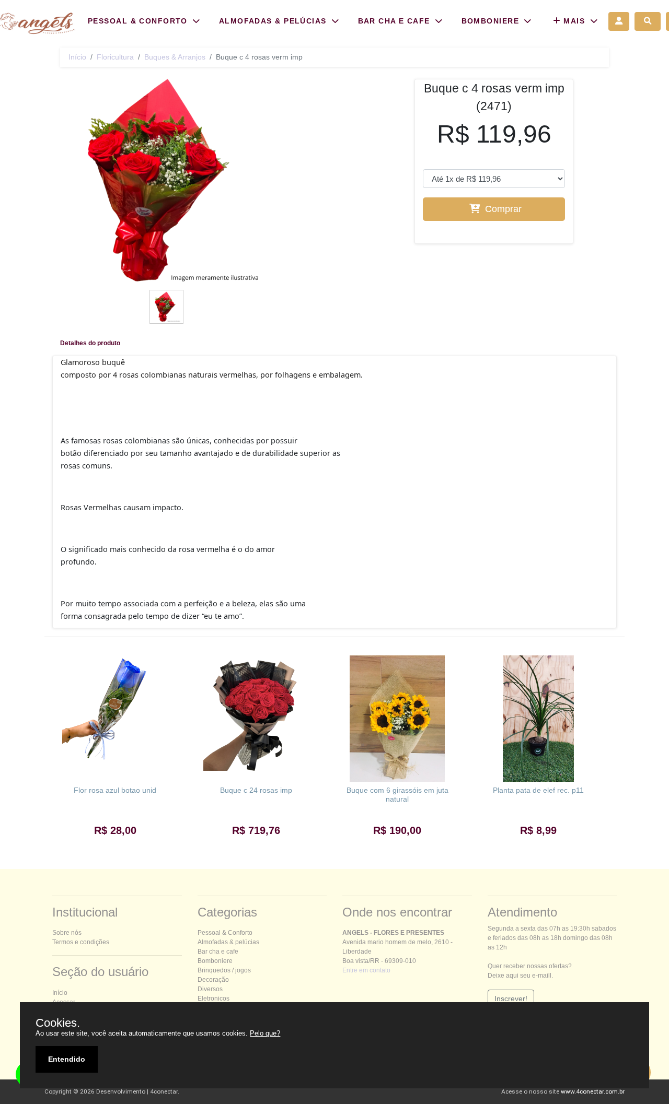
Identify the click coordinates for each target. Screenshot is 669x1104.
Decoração (213, 979)
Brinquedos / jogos (224, 970)
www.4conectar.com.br (593, 1091)
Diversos (210, 989)
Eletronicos (213, 998)
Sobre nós (67, 932)
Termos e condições (80, 942)
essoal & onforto (225, 932)
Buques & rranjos (174, 57)
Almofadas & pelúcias (228, 942)
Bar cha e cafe (218, 951)
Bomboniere (215, 961)
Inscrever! (510, 998)
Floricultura (115, 57)
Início (77, 57)
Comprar (502, 209)
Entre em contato (366, 970)
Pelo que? (265, 1033)
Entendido (66, 1059)
